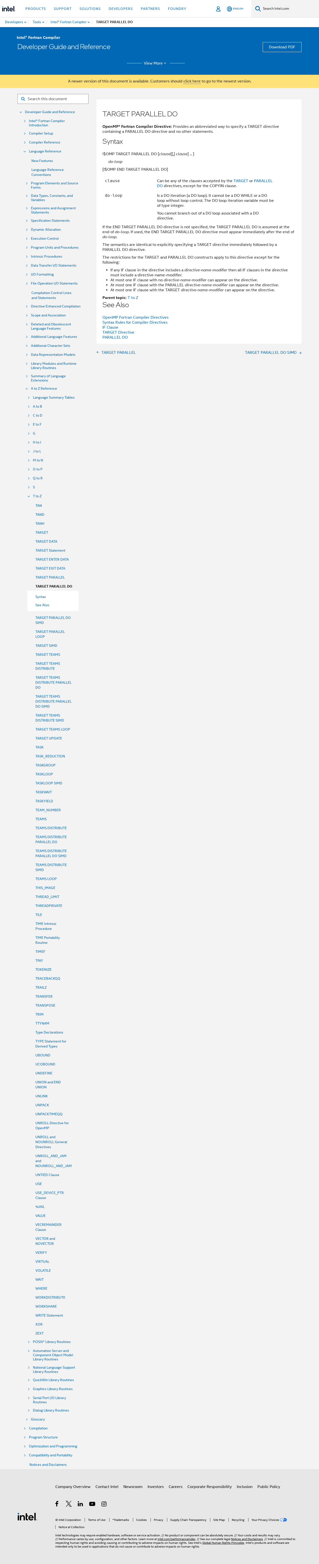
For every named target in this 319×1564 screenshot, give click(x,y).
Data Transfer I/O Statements (54, 265)
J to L (37, 451)
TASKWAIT (43, 792)
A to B (37, 406)
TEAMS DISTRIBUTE (51, 828)
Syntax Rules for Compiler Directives (134, 322)
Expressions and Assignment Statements (53, 210)
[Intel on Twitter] (69, 1504)
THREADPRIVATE (48, 905)
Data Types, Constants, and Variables (52, 198)
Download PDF (282, 47)
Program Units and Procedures (55, 247)
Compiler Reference (44, 142)
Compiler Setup (41, 133)
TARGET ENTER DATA (52, 559)
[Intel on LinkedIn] (80, 1504)
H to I (37, 442)
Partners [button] (150, 8)
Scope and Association (48, 315)
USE (38, 1184)
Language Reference (45, 151)
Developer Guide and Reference (50, 112)
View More (153, 63)
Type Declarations (49, 1032)
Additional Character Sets (50, 346)
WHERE (41, 1288)
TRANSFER (44, 996)
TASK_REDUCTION (50, 756)
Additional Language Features (54, 337)
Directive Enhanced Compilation (55, 306)
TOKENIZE (43, 969)
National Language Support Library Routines (54, 1369)
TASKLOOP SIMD (48, 783)
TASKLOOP (44, 774)
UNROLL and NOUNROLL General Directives (51, 1142)
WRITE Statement (49, 1315)
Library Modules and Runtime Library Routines (54, 366)
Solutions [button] (90, 8)
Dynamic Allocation (46, 229)
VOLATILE (43, 1270)
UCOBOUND (45, 1064)
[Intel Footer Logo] (27, 1516)
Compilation (38, 1428)
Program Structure (43, 1437)
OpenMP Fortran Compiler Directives (135, 317)
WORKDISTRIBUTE (50, 1297)
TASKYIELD (44, 801)
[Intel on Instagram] (104, 1504)
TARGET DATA (46, 541)
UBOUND (42, 1055)
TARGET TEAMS (47, 654)
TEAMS (41, 819)
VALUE (40, 1215)
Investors (156, 1486)
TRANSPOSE (45, 1005)
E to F (37, 424)
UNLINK (41, 1096)
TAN (38, 505)
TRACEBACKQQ (47, 978)
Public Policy (268, 1486)
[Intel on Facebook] (57, 1504)
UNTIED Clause (47, 1175)
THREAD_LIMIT (47, 896)
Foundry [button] (177, 8)
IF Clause (110, 327)
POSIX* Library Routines (52, 1342)
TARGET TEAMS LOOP (52, 729)
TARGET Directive (118, 332)
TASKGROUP (45, 765)
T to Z (37, 496)
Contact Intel (106, 1486)
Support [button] (63, 8)
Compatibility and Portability (50, 1455)
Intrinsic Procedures (46, 256)
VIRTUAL (42, 1261)
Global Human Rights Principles (223, 1543)
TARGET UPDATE (48, 738)
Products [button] (35, 8)
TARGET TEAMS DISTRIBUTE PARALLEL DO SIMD (53, 701)
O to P (38, 469)
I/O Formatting (42, 274)
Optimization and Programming (53, 1446)
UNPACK (42, 1105)
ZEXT (39, 1333)
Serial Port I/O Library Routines (49, 1400)
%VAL (40, 1206)
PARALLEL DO (115, 337)
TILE (38, 914)
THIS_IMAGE (45, 888)
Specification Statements (50, 221)
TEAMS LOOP (46, 879)
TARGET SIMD (46, 645)
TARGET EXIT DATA (50, 568)
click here (192, 81)
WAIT (39, 1279)
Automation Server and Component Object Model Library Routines (53, 1355)
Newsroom (133, 1486)
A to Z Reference (44, 388)
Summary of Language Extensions (48, 378)
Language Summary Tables (54, 397)
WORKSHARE (46, 1306)
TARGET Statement (50, 550)
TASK (39, 747)
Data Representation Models (53, 355)
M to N (38, 460)
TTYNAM (42, 1023)
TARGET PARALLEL (50, 577)
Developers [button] (121, 8)
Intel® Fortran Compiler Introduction (47, 123)
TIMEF (40, 951)
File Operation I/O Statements (54, 283)
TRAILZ (41, 987)
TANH (39, 523)
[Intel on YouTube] (92, 1504)
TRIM (39, 1014)
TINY (39, 960)
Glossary (38, 1419)
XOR (39, 1324)
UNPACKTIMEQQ (49, 1114)
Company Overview (72, 1486)
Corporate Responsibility (209, 1486)
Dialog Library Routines (51, 1410)
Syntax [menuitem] (40, 597)
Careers (175, 1486)
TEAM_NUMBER (48, 810)
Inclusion (244, 1486)
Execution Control (45, 238)
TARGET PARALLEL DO (53, 586)
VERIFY (41, 1252)
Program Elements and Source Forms (54, 185)
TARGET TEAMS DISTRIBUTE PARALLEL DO (53, 682)
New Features (42, 160)
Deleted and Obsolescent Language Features (51, 326)
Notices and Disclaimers (48, 1464)
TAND (39, 514)
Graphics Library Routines (53, 1389)
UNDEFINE (43, 1073)
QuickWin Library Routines (53, 1380)
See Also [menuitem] (42, 605)
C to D (37, 415)
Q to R (38, 478)
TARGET (41, 532)
